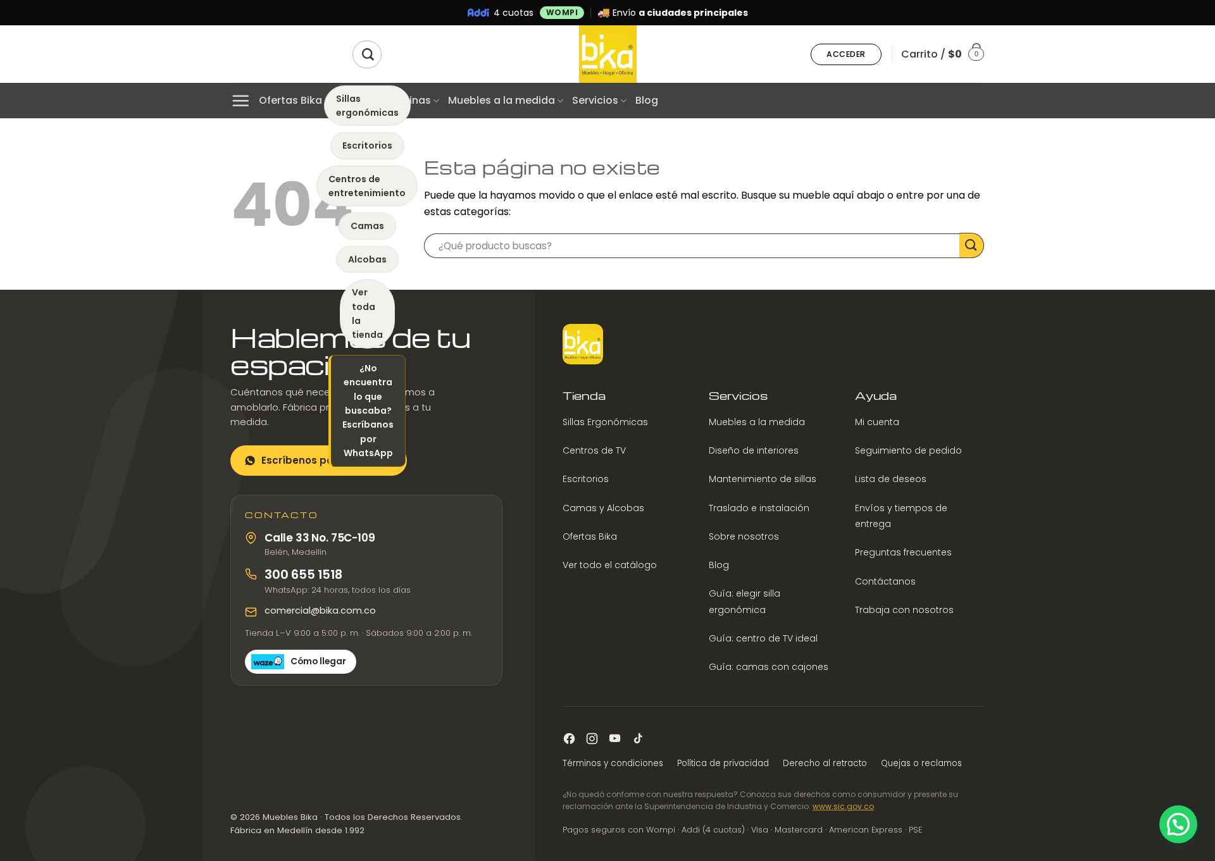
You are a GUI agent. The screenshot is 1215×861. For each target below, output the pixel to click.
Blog (646, 100)
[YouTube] (614, 738)
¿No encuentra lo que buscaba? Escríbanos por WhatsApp (368, 410)
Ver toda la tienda (367, 313)
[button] (846, 54)
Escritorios (367, 145)
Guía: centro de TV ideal (763, 638)
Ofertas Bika (290, 100)
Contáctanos (885, 581)
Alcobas (367, 259)
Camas (367, 226)
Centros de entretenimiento (367, 186)
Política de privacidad (723, 763)
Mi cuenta (877, 422)
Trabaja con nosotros (904, 610)
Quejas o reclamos (921, 763)
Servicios (595, 100)
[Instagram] (592, 738)
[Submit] (971, 245)
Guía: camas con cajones (768, 666)
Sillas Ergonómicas (605, 422)
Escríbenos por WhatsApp (327, 460)
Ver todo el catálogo (610, 565)
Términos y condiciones (613, 763)
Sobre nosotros (744, 536)
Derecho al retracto (825, 763)
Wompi (562, 12)
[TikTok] (637, 738)
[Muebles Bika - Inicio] (583, 344)
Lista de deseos (890, 479)
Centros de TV (594, 450)
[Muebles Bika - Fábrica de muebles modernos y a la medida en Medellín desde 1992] (607, 54)
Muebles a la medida (501, 100)
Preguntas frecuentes (903, 552)
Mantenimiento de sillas (762, 479)
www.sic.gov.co (843, 806)
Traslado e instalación (759, 508)
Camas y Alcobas (603, 508)
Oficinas (410, 100)
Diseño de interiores (754, 450)
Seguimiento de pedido (908, 450)
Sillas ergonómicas (367, 105)
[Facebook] (569, 738)
